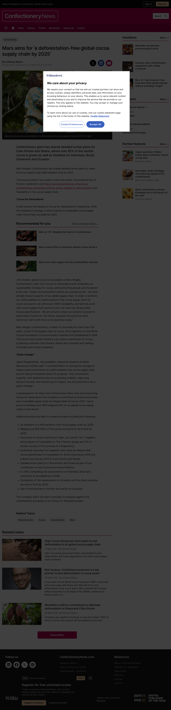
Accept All (95, 124)
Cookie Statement (99, 116)
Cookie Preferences (72, 124)
